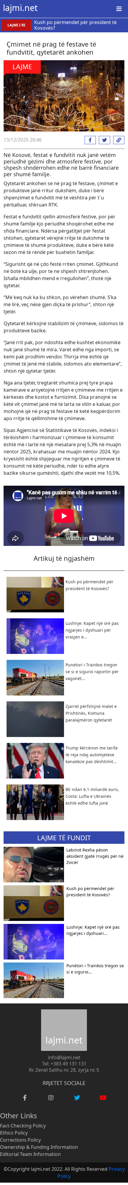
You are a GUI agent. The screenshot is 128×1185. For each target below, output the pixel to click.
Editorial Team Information (30, 1154)
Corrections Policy (20, 1140)
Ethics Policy (14, 1133)
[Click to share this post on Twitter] (103, 140)
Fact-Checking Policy (23, 1125)
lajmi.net (20, 7)
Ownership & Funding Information (39, 1147)
